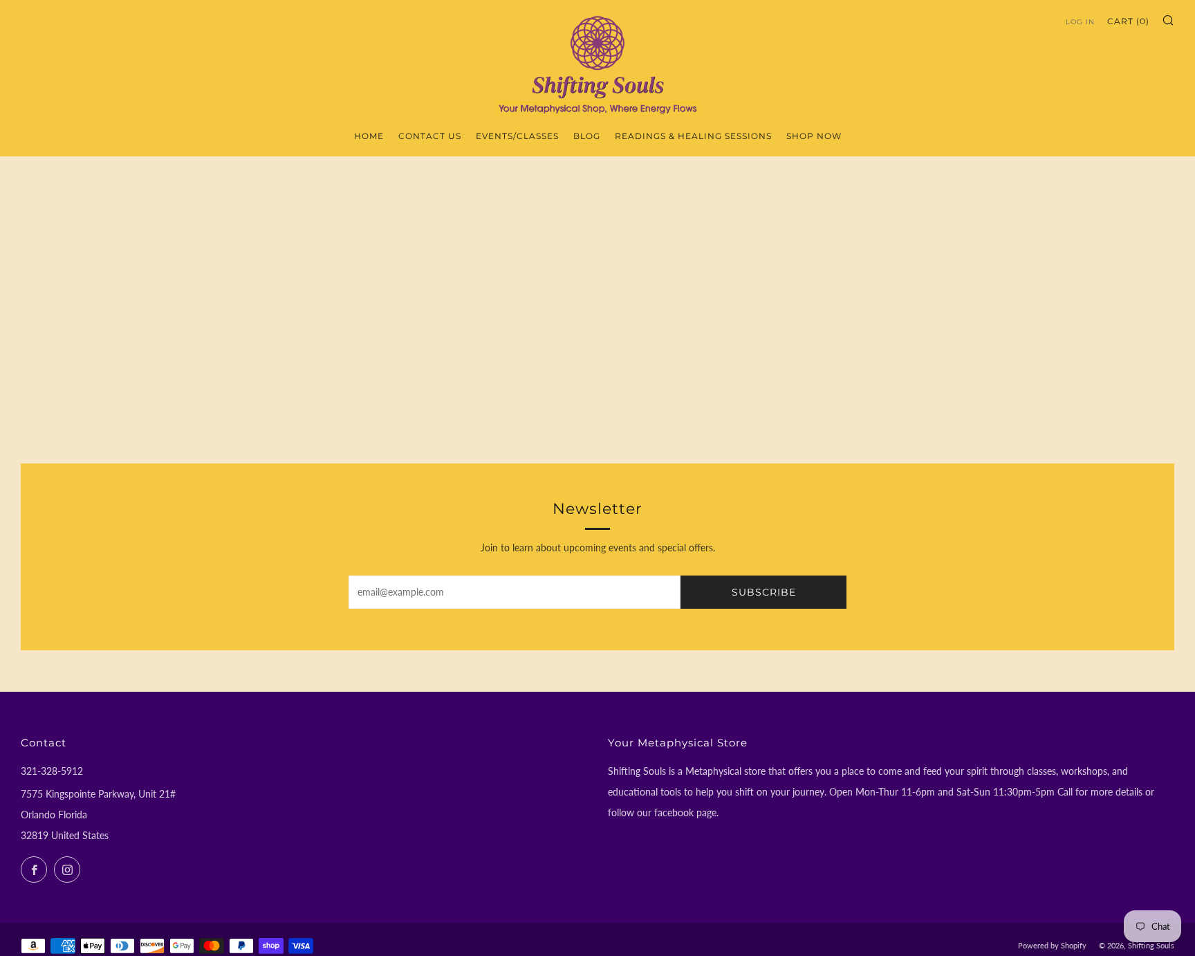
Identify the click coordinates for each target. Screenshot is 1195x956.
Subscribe (764, 592)
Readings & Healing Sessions (693, 136)
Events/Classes (517, 136)
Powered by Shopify (1052, 945)
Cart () (1128, 21)
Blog (586, 136)
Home (369, 136)
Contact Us (429, 136)
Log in (1080, 21)
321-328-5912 (52, 771)
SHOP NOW (814, 136)
